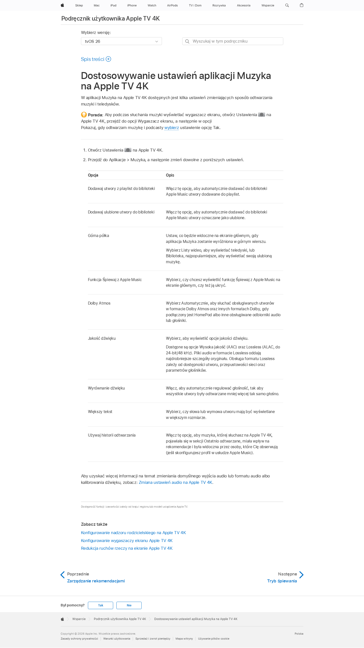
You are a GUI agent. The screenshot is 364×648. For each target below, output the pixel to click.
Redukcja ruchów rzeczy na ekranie (127, 548)
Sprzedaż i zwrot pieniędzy (152, 638)
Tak (100, 605)
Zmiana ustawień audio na (175, 482)
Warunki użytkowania (116, 638)
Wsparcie (79, 619)
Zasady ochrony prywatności (79, 638)
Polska (299, 633)
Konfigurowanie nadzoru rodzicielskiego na (133, 532)
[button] (287, 5)
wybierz (171, 127)
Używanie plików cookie (213, 638)
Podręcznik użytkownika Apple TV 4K (110, 18)
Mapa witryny (184, 638)
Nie (129, 605)
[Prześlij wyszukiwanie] (187, 41)
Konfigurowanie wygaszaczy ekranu (127, 540)
